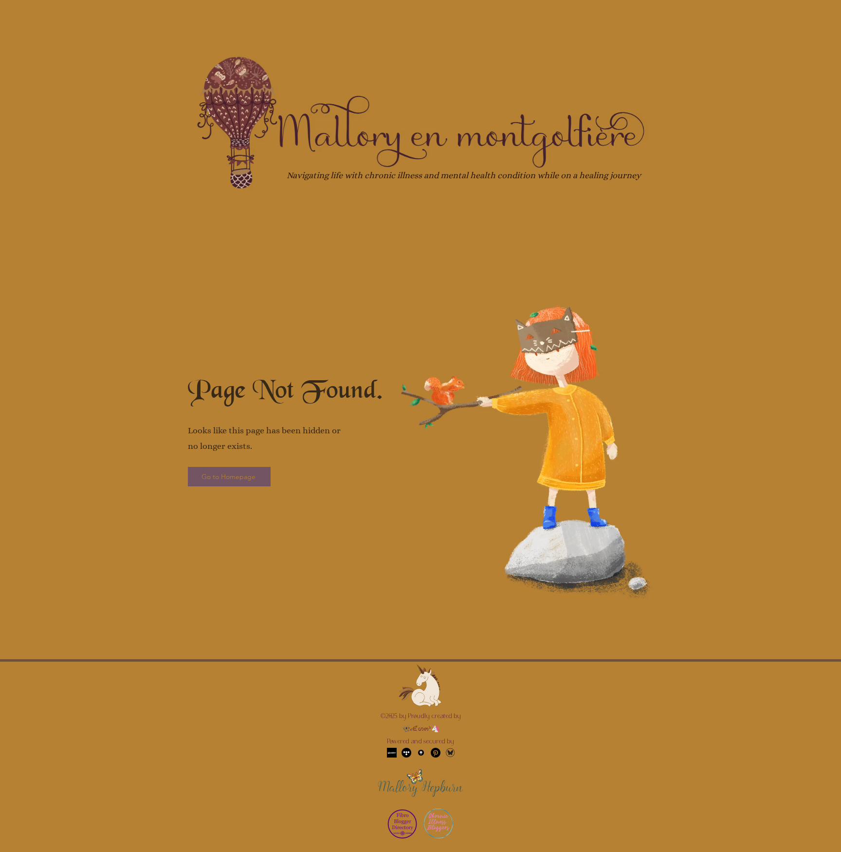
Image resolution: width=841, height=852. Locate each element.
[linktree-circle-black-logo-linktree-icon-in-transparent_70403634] (421, 753)
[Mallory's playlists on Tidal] (406, 753)
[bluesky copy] (450, 753)
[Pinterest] (435, 753)
